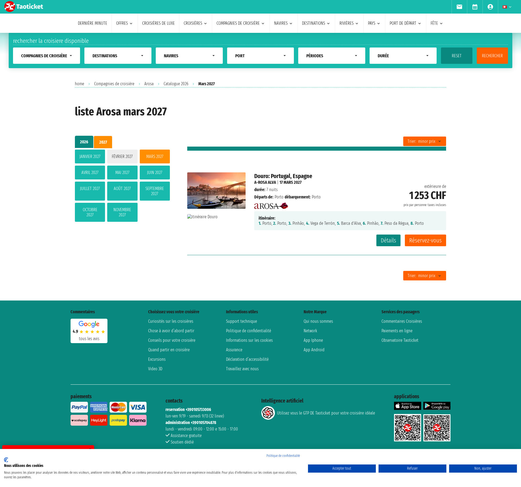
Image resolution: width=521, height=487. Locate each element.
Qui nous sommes (318, 321)
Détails (388, 240)
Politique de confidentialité (248, 330)
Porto (279, 197)
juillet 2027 (90, 188)
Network (310, 330)
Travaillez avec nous (242, 368)
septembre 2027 (154, 191)
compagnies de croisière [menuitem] (238, 23)
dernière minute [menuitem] (92, 23)
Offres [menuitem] (122, 23)
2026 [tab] (84, 141)
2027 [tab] (103, 142)
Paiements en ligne (397, 330)
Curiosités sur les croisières (170, 321)
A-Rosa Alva (265, 182)
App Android (314, 349)
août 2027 (122, 188)
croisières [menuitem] (193, 23)
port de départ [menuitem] (403, 23)
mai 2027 (122, 172)
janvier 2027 (90, 156)
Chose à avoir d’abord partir (171, 330)
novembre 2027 (122, 212)
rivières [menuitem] (346, 23)
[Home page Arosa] (271, 204)
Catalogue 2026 (176, 83)
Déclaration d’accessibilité (247, 359)
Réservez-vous (425, 240)
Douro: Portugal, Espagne (283, 176)
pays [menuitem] (371, 23)
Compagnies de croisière (114, 83)
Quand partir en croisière (169, 349)
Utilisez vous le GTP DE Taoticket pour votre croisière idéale (326, 413)
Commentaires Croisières (402, 321)
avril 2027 (90, 172)
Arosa (149, 83)
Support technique (241, 321)
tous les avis (89, 338)
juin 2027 (154, 172)
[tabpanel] (122, 187)
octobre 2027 (90, 212)
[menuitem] (459, 7)
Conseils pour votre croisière (171, 340)
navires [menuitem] (281, 23)
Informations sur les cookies (249, 340)
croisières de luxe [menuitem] (158, 23)
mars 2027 (154, 156)
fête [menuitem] (434, 23)
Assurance (234, 349)
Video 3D (155, 368)
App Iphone (313, 340)
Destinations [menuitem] (313, 23)
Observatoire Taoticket (400, 340)
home (79, 83)
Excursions (157, 359)
